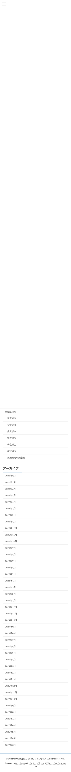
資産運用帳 (10, 411)
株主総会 (11, 444)
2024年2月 (10, 672)
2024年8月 (10, 633)
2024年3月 (10, 666)
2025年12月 (11, 528)
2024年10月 (11, 620)
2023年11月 (11, 692)
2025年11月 (11, 534)
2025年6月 (10, 567)
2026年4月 (10, 501)
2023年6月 (10, 725)
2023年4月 (10, 738)
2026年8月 (10, 475)
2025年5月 (10, 574)
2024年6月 (10, 646)
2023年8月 (10, 712)
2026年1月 (10, 521)
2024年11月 (11, 613)
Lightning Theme (36, 763)
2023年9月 (10, 705)
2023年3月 (10, 744)
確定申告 (11, 451)
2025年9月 (10, 547)
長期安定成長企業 (16, 457)
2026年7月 (10, 482)
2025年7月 (10, 561)
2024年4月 (10, 659)
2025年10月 (11, 541)
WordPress (20, 763)
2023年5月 (10, 731)
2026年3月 (10, 508)
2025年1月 (10, 600)
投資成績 (11, 424)
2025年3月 (10, 587)
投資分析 (11, 418)
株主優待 (11, 437)
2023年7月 (10, 718)
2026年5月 (10, 495)
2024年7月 (10, 639)
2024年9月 (10, 626)
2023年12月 (11, 685)
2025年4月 (10, 580)
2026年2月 (10, 515)
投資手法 (11, 431)
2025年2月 (10, 593)
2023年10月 (11, 698)
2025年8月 (10, 554)
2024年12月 (11, 606)
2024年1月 (10, 679)
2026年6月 (10, 488)
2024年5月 (10, 652)
